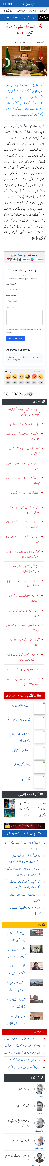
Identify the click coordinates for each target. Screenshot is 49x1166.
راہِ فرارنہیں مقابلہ (22, 764)
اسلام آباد (16, 17)
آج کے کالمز (8, 10)
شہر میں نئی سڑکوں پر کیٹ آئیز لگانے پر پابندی (16, 940)
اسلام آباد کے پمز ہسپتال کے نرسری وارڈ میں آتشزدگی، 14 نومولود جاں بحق (23, 1039)
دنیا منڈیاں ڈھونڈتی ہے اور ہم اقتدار (17, 1158)
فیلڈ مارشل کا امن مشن (20, 1140)
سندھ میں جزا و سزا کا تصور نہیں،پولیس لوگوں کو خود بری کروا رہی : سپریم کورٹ (22, 871)
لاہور (35, 17)
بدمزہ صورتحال (23, 1089)
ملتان (6, 17)
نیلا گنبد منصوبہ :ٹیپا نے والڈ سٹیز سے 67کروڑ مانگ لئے (16, 990)
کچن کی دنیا (26, 779)
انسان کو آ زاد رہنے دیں (20, 705)
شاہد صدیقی (39, 1131)
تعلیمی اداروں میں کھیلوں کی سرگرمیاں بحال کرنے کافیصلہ (16, 956)
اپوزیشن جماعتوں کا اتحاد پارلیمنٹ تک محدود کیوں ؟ (24, 910)
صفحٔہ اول (43, 10)
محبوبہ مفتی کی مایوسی (21, 1106)
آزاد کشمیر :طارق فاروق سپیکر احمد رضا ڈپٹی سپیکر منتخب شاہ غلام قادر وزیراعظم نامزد (23, 884)
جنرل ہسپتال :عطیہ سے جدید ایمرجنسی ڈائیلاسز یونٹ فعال (16, 1023)
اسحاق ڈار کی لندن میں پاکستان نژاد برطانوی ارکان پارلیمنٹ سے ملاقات (24, 1067)
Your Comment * (13, 308)
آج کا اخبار (21, 10)
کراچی (26, 17)
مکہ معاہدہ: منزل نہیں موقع (18, 720)
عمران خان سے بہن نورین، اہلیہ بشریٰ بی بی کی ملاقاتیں (24, 897)
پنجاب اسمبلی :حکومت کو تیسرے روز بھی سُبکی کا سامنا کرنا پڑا (23, 845)
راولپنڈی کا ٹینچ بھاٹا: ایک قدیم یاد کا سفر (17, 1123)
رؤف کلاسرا (39, 1113)
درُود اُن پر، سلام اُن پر (21, 750)
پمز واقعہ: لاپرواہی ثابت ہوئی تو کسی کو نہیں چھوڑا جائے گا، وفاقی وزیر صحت (24, 1060)
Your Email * (11, 296)
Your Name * (11, 284)
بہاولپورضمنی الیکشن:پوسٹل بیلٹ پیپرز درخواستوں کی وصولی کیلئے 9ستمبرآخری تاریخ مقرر (23, 859)
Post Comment (15, 338)
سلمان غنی (39, 1148)
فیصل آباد (23, 803)
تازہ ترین (32, 10)
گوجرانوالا (23, 809)
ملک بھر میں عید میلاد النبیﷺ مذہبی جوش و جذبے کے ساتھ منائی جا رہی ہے (24, 1053)
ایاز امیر (40, 1096)
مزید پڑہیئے (37, 401)
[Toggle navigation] (43, 3)
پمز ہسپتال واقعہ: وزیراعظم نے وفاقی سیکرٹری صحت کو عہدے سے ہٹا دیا (23, 1046)
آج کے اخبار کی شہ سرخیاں (22, 833)
